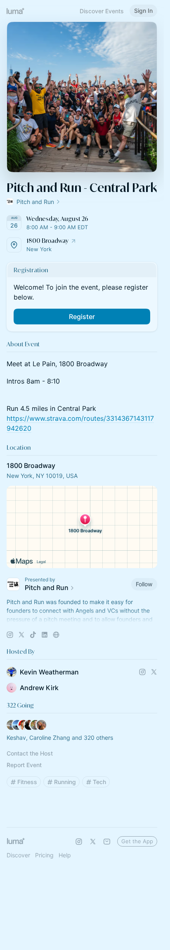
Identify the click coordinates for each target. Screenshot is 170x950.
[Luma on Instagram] (79, 842)
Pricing (44, 855)
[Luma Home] (16, 11)
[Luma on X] (93, 842)
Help (65, 855)
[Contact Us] (107, 842)
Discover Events (102, 10)
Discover (18, 855)
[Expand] (82, 619)
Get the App (137, 841)
